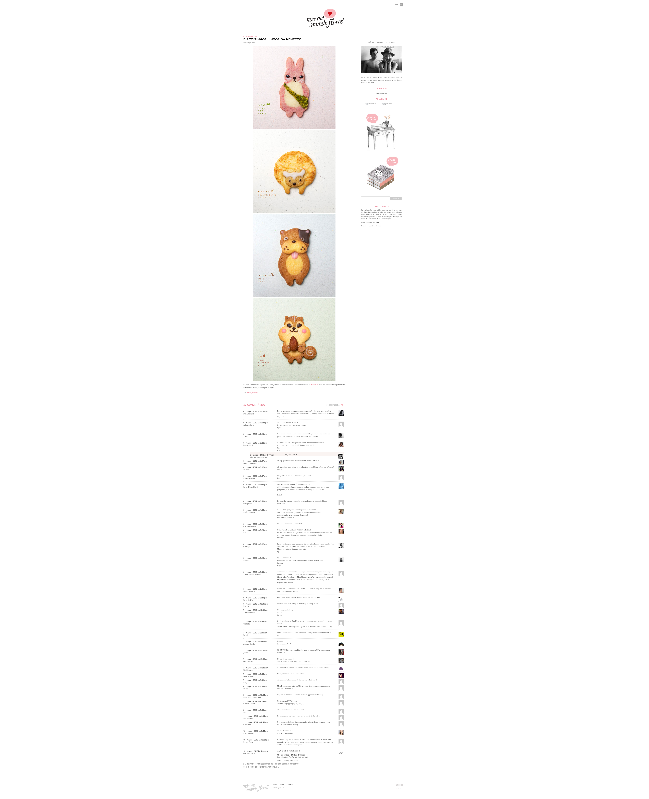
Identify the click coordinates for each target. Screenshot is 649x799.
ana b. (245, 712)
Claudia (246, 623)
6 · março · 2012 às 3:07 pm (255, 461)
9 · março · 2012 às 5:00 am (255, 710)
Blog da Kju (248, 600)
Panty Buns (248, 742)
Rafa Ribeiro (248, 733)
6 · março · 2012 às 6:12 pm (255, 544)
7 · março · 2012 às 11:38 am (255, 667)
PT (401, 5)
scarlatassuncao (249, 526)
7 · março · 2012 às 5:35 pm (255, 674)
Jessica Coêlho (249, 644)
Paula (245, 688)
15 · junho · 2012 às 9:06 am (255, 751)
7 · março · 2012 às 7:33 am (255, 621)
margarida (247, 503)
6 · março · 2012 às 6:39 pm (255, 572)
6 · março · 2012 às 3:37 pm (255, 476)
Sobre (380, 42)
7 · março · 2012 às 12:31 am (255, 610)
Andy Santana (249, 612)
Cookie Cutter (249, 703)
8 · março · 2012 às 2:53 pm (255, 686)
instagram (372, 103)
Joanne (246, 652)
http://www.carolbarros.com (288, 579)
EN (396, 5)
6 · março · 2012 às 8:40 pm (255, 597)
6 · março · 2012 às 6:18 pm (255, 558)
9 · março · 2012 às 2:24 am (255, 701)
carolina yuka (249, 753)
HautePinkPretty (250, 463)
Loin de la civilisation (252, 697)
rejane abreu (248, 425)
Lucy (245, 682)
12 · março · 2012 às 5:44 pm (255, 731)
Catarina (247, 724)
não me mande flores (258, 457)
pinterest (388, 103)
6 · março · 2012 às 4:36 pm (255, 510)
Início (371, 42)
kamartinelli (248, 445)
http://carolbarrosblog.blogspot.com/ (298, 577)
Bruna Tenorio (249, 591)
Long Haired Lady (251, 487)
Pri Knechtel (248, 413)
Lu (244, 532)
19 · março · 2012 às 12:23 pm (256, 739)
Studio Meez (248, 718)
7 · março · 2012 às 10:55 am (255, 659)
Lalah (245, 635)
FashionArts (248, 670)
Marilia (246, 560)
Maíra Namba (249, 512)
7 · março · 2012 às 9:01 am (255, 632)
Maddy (246, 606)
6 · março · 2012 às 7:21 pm (255, 589)
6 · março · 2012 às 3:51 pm (255, 501)
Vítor (245, 436)
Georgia (246, 546)
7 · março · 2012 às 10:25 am (255, 650)
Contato (390, 42)
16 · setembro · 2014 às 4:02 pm (291, 755)
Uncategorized (249, 42)
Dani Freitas (248, 676)
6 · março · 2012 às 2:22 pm (255, 443)
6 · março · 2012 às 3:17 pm (255, 467)
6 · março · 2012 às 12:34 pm (255, 422)
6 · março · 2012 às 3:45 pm (255, 484)
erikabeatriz (248, 661)
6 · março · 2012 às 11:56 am (255, 411)
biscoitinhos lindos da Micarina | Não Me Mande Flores (292, 759)
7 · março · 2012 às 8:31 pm (255, 680)
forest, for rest (252, 392)
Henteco (314, 384)
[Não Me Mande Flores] (324, 19)
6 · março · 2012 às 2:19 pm (255, 434)
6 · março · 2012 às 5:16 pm (255, 524)
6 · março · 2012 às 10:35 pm (255, 604)
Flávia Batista (249, 478)
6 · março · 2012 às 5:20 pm (255, 530)
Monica (246, 469)
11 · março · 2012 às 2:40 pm (255, 722)
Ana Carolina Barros (252, 574)
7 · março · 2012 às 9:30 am (255, 641)
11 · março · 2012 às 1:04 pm (255, 716)
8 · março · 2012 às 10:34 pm (255, 695)
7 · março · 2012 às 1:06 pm (262, 455)
